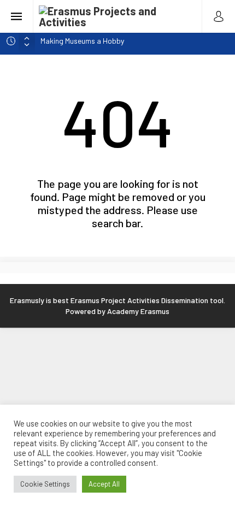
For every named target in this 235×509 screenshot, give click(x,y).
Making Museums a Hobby (82, 40)
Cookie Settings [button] (45, 484)
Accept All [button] (104, 484)
